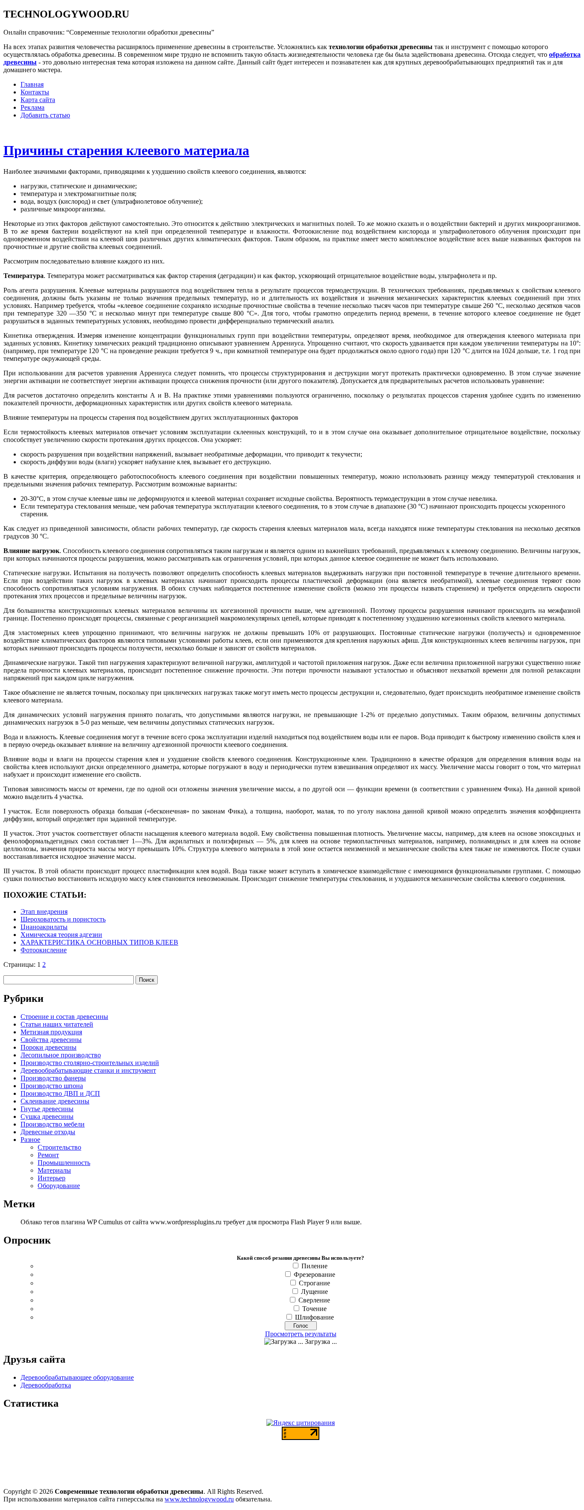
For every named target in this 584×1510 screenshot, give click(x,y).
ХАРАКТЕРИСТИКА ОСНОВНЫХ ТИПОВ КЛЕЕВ (99, 942)
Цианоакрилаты (44, 927)
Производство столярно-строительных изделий (90, 1062)
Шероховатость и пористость (63, 919)
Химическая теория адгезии (61, 934)
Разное (30, 1139)
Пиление (314, 1266)
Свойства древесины (51, 1039)
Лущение (314, 1291)
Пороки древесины (49, 1047)
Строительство (59, 1147)
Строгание (314, 1283)
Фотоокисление (44, 950)
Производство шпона (52, 1085)
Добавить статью (45, 115)
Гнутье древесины (47, 1108)
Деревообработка (46, 1385)
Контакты (35, 92)
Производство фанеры (53, 1078)
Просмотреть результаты (300, 1333)
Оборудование (59, 1185)
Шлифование (314, 1317)
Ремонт (48, 1155)
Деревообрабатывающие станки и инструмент (88, 1070)
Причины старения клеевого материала (126, 150)
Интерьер (51, 1178)
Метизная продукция (51, 1032)
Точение (314, 1308)
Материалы (54, 1170)
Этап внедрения (44, 911)
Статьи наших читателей (57, 1024)
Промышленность (64, 1162)
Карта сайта (38, 99)
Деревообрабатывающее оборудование (77, 1377)
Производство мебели (53, 1124)
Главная (32, 84)
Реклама (32, 107)
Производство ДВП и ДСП (60, 1093)
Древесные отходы (48, 1131)
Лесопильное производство (61, 1055)
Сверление (314, 1300)
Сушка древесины (47, 1116)
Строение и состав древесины (64, 1016)
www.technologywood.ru (199, 1499)
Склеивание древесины (55, 1101)
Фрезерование (314, 1274)
